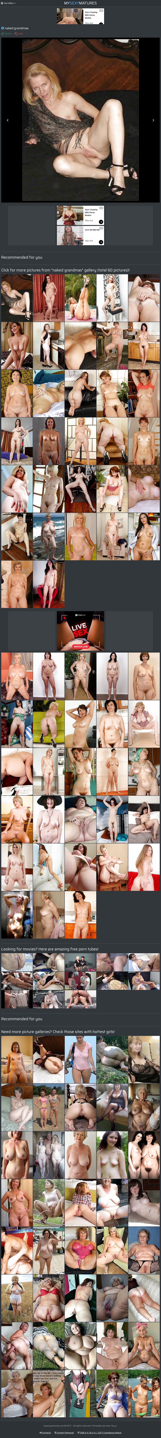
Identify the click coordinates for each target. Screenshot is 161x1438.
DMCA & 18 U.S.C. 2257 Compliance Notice (100, 1432)
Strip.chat (89, 23)
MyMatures (80, 3)
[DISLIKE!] (16, 33)
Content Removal (65, 1432)
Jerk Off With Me (92, 230)
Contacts (46, 1432)
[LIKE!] (2, 33)
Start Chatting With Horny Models (91, 15)
